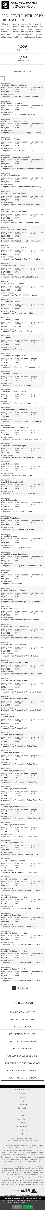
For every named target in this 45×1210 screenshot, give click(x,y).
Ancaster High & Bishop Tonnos (13, 590)
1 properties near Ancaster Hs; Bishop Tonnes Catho (21, 944)
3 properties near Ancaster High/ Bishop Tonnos (19, 836)
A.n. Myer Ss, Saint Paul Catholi (13, 193)
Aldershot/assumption (9, 500)
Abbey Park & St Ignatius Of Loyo (14, 229)
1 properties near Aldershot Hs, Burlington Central (20, 367)
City (22, 1100)
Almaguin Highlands (9, 536)
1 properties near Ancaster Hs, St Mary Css (18, 926)
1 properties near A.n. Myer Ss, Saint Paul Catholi (20, 204)
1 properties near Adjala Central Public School (19, 295)
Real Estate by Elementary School (22, 1063)
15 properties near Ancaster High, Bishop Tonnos (20, 782)
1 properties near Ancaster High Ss (14, 728)
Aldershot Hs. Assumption (11, 373)
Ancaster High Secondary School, (14, 698)
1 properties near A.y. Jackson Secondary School (20, 222)
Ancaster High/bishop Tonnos (12, 842)
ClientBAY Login (22, 1126)
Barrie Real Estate (22, 1089)
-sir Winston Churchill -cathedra (13, 85)
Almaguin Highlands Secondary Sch (15, 554)
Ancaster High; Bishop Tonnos (13, 860)
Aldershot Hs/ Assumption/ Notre (14, 391)
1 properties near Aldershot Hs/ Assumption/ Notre (20, 403)
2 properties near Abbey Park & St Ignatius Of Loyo (21, 241)
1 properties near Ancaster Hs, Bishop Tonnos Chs (21, 908)
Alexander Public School (11, 518)
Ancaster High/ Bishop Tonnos (13, 824)
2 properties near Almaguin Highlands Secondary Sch (22, 565)
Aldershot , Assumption (10, 301)
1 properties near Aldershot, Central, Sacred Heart (20, 493)
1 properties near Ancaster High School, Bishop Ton (21, 656)
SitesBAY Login (22, 1130)
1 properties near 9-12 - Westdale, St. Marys (18, 114)
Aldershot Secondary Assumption (14, 445)
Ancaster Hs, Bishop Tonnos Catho (15, 879)
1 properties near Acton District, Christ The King (19, 277)
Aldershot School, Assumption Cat (14, 427)
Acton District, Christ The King (13, 265)
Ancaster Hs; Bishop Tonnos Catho (15, 951)
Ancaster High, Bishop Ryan (12, 734)
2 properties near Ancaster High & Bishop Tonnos (20, 601)
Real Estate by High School (22, 1077)
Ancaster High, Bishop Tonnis (12, 752)
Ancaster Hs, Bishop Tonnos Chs (14, 897)
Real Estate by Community (22, 1041)
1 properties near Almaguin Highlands (16, 547)
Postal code (22, 1104)
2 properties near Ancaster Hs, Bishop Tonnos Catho (21, 890)
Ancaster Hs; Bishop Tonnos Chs (14, 969)
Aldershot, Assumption (10, 464)
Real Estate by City (22, 1026)
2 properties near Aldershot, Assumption (16, 475)
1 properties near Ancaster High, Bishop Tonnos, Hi (21, 818)
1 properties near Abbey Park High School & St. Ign (21, 259)
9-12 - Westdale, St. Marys (11, 103)
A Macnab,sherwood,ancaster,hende (15, 157)
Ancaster (4, 572)
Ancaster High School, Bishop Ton (14, 644)
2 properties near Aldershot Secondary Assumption (21, 457)
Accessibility (23, 1119)
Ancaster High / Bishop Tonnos (13, 608)
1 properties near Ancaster (11, 583)
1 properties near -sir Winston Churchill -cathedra (20, 96)
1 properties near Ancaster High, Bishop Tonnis (19, 764)
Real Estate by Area (22, 1048)
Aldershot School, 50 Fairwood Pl (14, 409)
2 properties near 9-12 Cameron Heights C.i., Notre (21, 132)
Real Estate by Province (22, 1012)
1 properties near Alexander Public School (17, 529)
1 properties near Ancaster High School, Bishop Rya (21, 637)
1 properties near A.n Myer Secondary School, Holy (21, 186)
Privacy (22, 1115)
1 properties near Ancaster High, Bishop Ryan (19, 746)
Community (22, 1108)
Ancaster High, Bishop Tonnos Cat (14, 788)
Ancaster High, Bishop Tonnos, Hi (14, 806)
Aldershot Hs (6, 337)
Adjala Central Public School (12, 283)
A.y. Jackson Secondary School (13, 211)
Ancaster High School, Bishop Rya (14, 626)
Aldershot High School (10, 319)
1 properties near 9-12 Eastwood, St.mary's (18, 150)
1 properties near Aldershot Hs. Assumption (18, 385)
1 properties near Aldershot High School (16, 331)
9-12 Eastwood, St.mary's (11, 139)
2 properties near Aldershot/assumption (16, 511)
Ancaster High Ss (8, 716)
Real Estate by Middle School (22, 1070)
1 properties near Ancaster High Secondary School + (21, 692)
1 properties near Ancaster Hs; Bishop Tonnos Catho (21, 962)
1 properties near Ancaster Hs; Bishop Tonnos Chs (21, 980)
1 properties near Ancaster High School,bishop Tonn (21, 674)
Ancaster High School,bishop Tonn (14, 662)
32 (27, 988)
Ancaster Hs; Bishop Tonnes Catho (15, 933)
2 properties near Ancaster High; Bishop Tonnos (19, 872)
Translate (38, 1196)
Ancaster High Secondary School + (15, 680)
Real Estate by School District (22, 1056)
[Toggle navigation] (42, 5)
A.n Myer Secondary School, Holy (14, 175)
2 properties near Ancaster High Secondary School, (21, 710)
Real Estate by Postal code (23, 1034)
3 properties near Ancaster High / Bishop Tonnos (20, 619)
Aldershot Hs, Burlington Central (13, 355)
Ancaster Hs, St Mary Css (11, 915)
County (22, 1097)
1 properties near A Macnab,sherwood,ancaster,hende (22, 168)
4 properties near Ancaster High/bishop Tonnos (19, 854)
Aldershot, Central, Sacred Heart (13, 482)
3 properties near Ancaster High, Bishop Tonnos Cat (21, 800)
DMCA (22, 1123)
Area (22, 1111)
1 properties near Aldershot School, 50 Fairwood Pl (21, 421)
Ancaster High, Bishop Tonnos (13, 770)
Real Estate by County (22, 1019)
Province (22, 1093)
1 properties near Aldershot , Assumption (17, 313)
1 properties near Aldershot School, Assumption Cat (21, 439)
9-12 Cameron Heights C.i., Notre (14, 121)
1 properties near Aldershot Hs (13, 349)
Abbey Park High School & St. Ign (14, 247)
